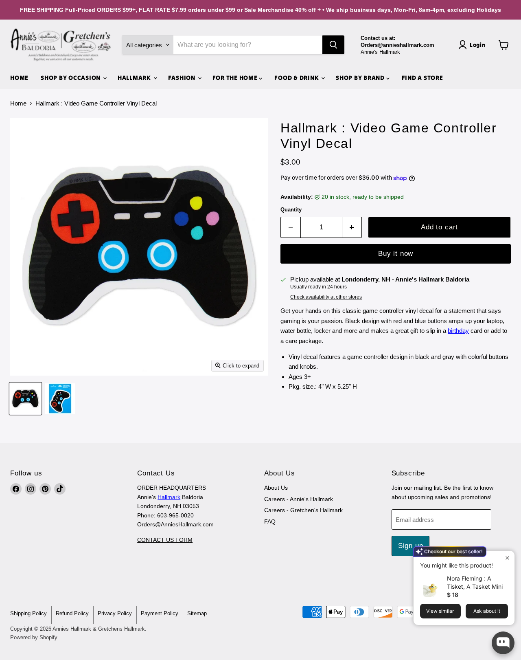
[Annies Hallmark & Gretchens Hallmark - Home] (61, 45)
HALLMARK (135, 77)
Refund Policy (72, 613)
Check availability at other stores (326, 297)
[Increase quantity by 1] (352, 227)
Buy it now (395, 253)
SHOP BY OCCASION (71, 77)
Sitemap (197, 613)
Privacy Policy (115, 613)
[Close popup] (507, 558)
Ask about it (486, 611)
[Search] (333, 44)
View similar (440, 611)
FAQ (270, 521)
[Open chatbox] (503, 642)
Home (18, 103)
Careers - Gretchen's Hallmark (303, 510)
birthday (458, 330)
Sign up (410, 546)
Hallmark (169, 497)
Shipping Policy (28, 613)
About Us (276, 487)
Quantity (291, 210)
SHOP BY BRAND (361, 77)
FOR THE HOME (235, 77)
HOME (19, 77)
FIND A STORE (422, 77)
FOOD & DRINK (297, 77)
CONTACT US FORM (165, 540)
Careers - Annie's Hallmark (298, 499)
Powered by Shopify (33, 637)
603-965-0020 (175, 515)
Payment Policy (159, 613)
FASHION (182, 77)
